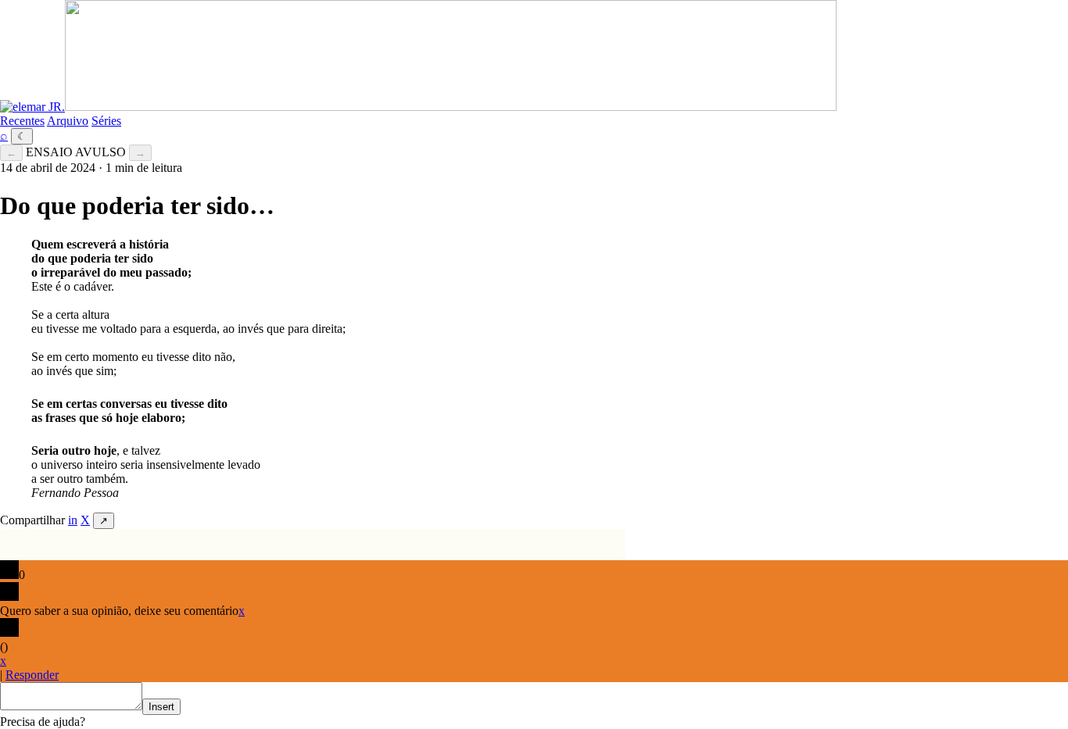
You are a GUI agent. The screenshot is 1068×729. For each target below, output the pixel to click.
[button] (42, 721)
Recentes (22, 120)
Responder (32, 674)
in (72, 520)
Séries (106, 120)
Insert (161, 707)
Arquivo (67, 120)
